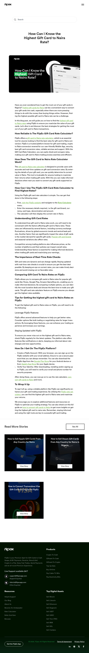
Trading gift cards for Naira (33, 108)
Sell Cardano (51, 630)
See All (75, 427)
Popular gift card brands (61, 237)
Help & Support (10, 597)
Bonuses (8, 619)
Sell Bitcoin (50, 597)
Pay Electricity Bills (53, 577)
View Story (24, 466)
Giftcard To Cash (52, 558)
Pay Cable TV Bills (53, 573)
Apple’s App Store (29, 364)
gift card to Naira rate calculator (40, 138)
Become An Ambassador (13, 608)
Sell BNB (49, 622)
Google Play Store (41, 361)
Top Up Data (50, 566)
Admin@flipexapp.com (18, 582)
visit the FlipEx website (31, 203)
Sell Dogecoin (51, 608)
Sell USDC (50, 615)
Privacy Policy (79, 642)
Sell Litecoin (51, 600)
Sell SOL (49, 626)
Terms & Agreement (64, 642)
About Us (8, 604)
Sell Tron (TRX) (51, 619)
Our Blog (8, 600)
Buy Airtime (50, 569)
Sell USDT (50, 611)
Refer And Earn (10, 615)
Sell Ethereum (51, 604)
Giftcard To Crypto (53, 562)
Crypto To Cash (52, 555)
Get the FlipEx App (14, 644)
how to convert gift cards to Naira (36, 407)
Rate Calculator (10, 611)
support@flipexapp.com (18, 576)
